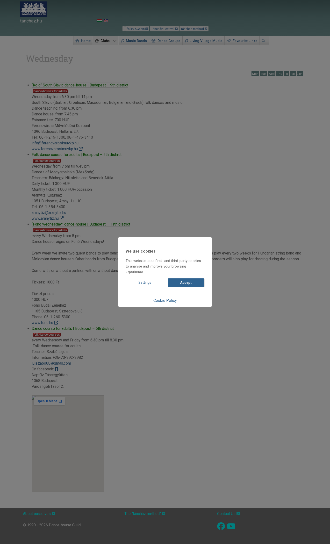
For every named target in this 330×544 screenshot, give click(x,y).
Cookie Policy (165, 300)
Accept (186, 283)
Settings (144, 283)
